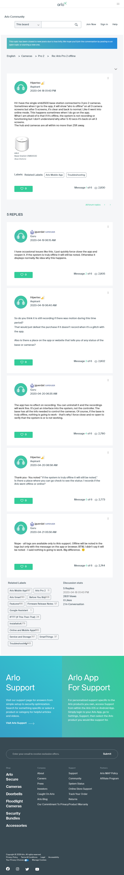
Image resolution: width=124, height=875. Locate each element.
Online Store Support (80, 789)
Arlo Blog (42, 799)
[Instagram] (17, 869)
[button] (108, 78)
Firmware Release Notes (40, 604)
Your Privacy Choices (15, 860)
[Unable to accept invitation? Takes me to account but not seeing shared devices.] (110, 205)
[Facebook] (8, 869)
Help (115, 24)
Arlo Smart (15, 597)
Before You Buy (37, 597)
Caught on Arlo (45, 794)
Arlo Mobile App (54, 175)
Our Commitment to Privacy (52, 804)
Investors (42, 789)
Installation (15, 624)
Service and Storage (20, 637)
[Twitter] (27, 869)
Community (75, 779)
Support (73, 773)
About (40, 773)
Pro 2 (41, 56)
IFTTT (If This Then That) (22, 617)
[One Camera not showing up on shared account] (105, 205)
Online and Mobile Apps (22, 630)
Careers (41, 779)
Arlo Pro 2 (40, 591)
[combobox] (61, 24)
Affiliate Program (109, 779)
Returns (73, 799)
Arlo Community (14, 17)
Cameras (26, 56)
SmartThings (46, 637)
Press (40, 784)
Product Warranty (78, 804)
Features (14, 604)
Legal (43, 857)
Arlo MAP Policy (109, 773)
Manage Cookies (39, 860)
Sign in (104, 24)
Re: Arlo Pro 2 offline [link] (64, 56)
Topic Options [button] (115, 70)
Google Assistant (19, 610)
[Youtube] (37, 869)
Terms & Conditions (29, 857)
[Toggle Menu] (118, 4)
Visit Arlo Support (16, 723)
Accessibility (53, 857)
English (11, 56)
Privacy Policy (12, 857)
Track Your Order (78, 794)
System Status (76, 784)
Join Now (91, 24)
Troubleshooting (76, 175)
